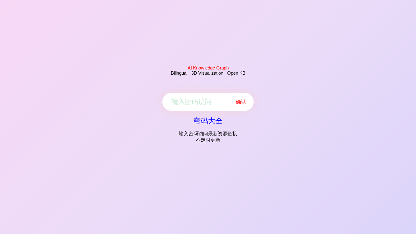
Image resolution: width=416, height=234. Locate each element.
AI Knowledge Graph (208, 67)
